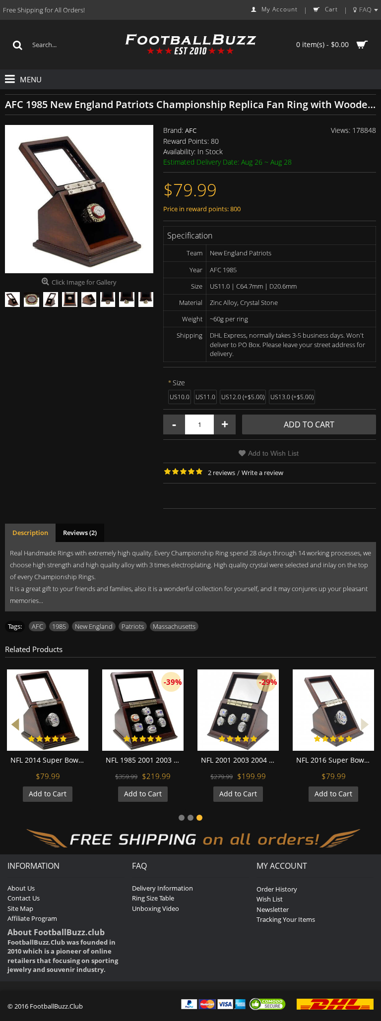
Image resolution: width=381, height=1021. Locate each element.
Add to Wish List (273, 453)
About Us (21, 888)
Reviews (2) (80, 532)
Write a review (262, 472)
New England (94, 626)
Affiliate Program (32, 918)
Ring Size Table (153, 898)
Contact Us (23, 898)
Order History (276, 889)
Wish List (269, 899)
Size (179, 382)
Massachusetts (174, 626)
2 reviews (221, 472)
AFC (190, 130)
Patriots (133, 626)
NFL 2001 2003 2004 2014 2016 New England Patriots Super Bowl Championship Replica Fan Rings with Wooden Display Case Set (240, 760)
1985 (59, 626)
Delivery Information (162, 888)
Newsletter (272, 909)
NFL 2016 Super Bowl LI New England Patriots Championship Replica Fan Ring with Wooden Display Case (335, 760)
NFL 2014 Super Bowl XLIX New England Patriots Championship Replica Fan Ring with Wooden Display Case (49, 760)
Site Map (20, 908)
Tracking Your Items (285, 919)
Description (30, 532)
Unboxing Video (155, 908)
